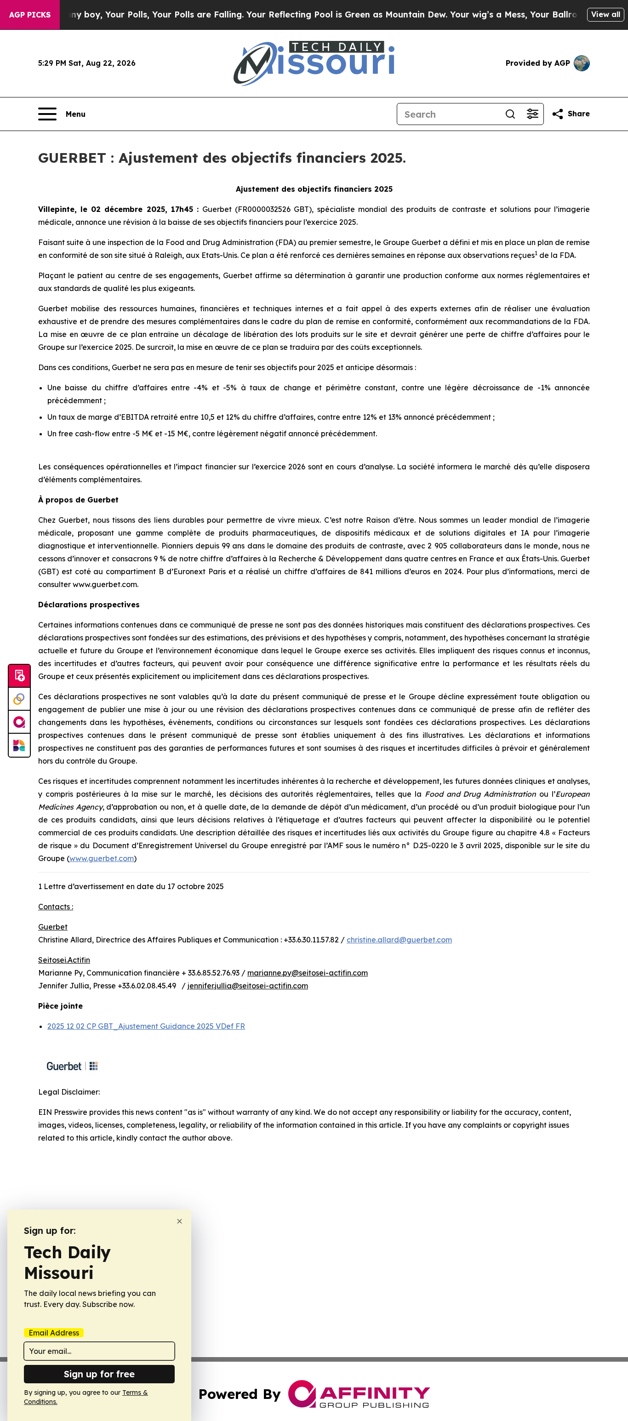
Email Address (54, 1332)
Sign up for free (99, 1374)
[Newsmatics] (19, 745)
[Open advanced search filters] (532, 114)
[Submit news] (19, 676)
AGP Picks (30, 14)
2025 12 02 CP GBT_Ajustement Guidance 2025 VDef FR (146, 1026)
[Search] (510, 114)
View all (605, 14)
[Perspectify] (19, 699)
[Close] (179, 1221)
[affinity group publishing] (19, 722)
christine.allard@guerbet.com (399, 939)
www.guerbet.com (101, 858)
